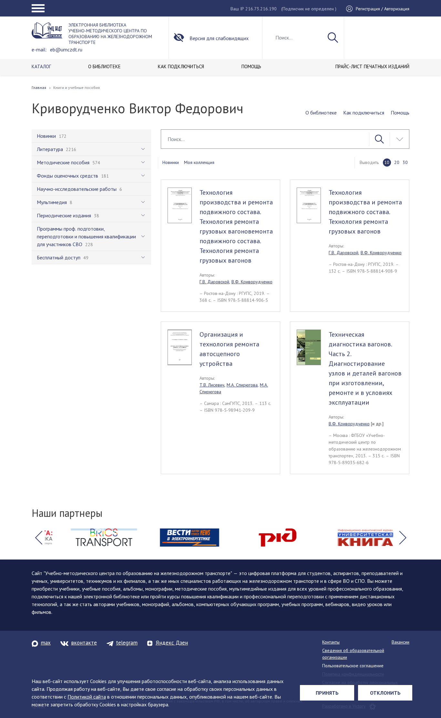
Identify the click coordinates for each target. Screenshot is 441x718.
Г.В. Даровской (214, 282)
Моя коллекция (199, 162)
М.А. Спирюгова (242, 385)
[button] (38, 537)
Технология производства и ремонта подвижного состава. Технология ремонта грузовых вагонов (365, 211)
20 (396, 162)
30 (405, 162)
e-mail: (39, 49)
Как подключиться (363, 112)
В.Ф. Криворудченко (251, 282)
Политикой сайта (86, 696)
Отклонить (385, 693)
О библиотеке (321, 112)
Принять (327, 693)
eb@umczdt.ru (66, 49)
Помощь (400, 112)
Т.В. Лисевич (212, 385)
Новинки (170, 162)
